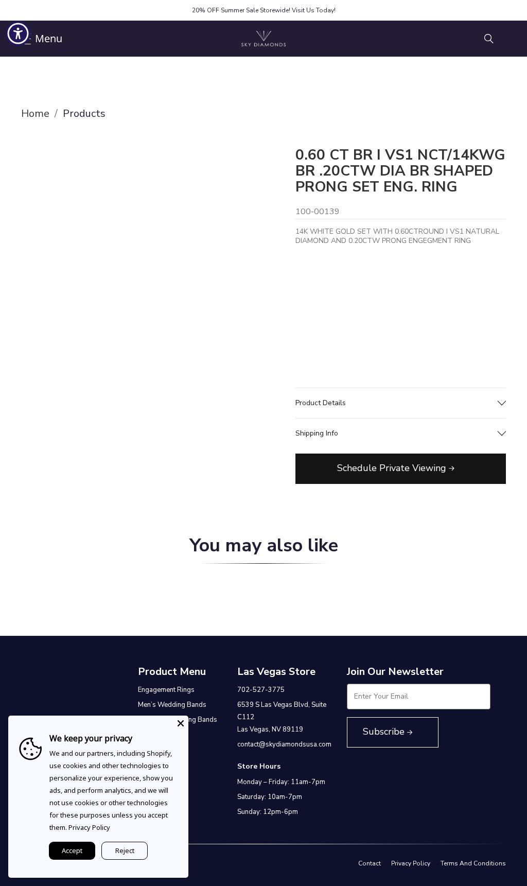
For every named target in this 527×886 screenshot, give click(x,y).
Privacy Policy (410, 863)
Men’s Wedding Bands (172, 704)
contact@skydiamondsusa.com (284, 744)
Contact (369, 863)
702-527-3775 (261, 689)
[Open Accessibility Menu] (18, 33)
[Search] (489, 38)
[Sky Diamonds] (263, 39)
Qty (304, 303)
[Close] (180, 723)
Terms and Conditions (473, 863)
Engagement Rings (166, 689)
